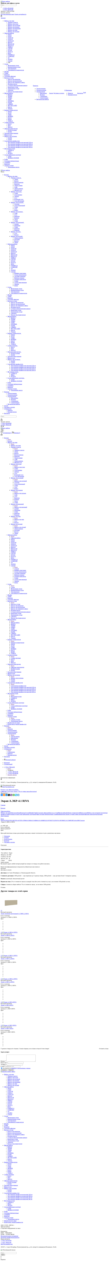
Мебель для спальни (17, 211)
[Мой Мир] (6, 795)
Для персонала (15, 291)
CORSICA (14, 373)
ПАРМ (13, 325)
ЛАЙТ (13, 322)
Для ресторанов (12, 393)
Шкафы (9, 295)
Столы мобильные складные (16, 378)
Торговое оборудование (14, 356)
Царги (16, 285)
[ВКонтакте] (2, 795)
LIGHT (13, 362)
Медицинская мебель (13, 404)
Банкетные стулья (16, 310)
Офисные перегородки (14, 352)
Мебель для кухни (16, 191)
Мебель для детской (17, 236)
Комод (16, 210)
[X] (9, 795)
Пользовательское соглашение (9, 1236)
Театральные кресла (16, 390)
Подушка (17, 239)
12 (1, 910)
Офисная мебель (12, 244)
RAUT (13, 341)
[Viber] (11, 795)
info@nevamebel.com (8, 787)
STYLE (13, 261)
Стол (15, 208)
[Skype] (16, 795)
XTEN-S (13, 250)
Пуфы (9, 382)
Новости (10, 410)
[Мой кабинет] (1, 16)
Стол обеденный (19, 201)
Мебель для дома (12, 176)
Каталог (6, 174)
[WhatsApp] (14, 795)
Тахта (16, 219)
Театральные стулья (16, 311)
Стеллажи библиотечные (14, 384)
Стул (15, 198)
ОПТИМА (14, 324)
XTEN (13, 247)
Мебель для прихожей (17, 222)
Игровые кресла (15, 307)
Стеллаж (16, 204)
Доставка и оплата (9, 407)
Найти (2, 1254)
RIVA (12, 264)
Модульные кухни (13, 372)
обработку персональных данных (20, 1068)
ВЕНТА (13, 318)
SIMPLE (13, 258)
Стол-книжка (18, 194)
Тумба (16, 193)
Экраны (16, 284)
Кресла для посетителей (18, 304)
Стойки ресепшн (12, 345)
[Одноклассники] (4, 795)
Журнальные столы (16, 288)
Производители (12, 412)
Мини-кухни (11, 358)
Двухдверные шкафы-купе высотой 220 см (23, 365)
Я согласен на (16, 1068)
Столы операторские (20, 275)
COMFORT (14, 267)
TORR (13, 338)
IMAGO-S (14, 256)
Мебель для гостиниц (14, 359)
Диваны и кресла (16, 178)
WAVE (13, 245)
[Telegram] (18, 795)
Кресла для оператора (17, 302)
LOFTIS (13, 259)
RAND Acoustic (15, 353)
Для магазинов (12, 396)
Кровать (16, 218)
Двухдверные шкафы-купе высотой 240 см (23, 367)
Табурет (16, 196)
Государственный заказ (7, 14)
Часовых (13, 399)
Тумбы (16, 281)
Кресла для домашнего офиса (19, 305)
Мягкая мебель (12, 316)
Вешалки (10, 298)
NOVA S (13, 262)
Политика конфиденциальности (10, 1237)
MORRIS (13, 339)
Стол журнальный (19, 205)
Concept (13, 271)
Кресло (16, 181)
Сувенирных (14, 401)
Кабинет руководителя (14, 333)
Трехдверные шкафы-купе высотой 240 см (23, 370)
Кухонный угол (18, 199)
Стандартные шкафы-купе (15, 364)
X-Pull (12, 379)
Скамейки (10, 385)
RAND (13, 355)
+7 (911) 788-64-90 (8, 9)
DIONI (13, 335)
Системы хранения (19, 276)
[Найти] (1, 418)
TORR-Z (13, 344)
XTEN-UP (14, 251)
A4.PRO (13, 270)
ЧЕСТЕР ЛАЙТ (15, 328)
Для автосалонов (12, 395)
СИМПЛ (13, 327)
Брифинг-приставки (20, 273)
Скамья (16, 224)
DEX (12, 348)
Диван (16, 179)
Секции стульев (12, 388)
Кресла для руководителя (18, 315)
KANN (13, 361)
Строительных (15, 402)
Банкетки (10, 387)
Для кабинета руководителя (19, 293)
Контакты (7, 413)
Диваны (13, 332)
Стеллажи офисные (13, 299)
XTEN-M (13, 248)
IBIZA (13, 375)
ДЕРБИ (13, 319)
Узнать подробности (20, 14)
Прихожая (17, 225)
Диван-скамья (18, 185)
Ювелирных (14, 398)
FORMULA (14, 265)
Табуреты (13, 313)
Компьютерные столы (17, 290)
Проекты (6, 392)
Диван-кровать (18, 188)
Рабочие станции (19, 278)
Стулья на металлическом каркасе (20, 308)
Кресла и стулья (12, 301)
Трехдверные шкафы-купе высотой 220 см (23, 368)
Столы (9, 287)
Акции (6, 405)
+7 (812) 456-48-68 (8, 8)
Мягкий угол (18, 190)
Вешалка (16, 230)
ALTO (13, 336)
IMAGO (13, 253)
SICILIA (13, 376)
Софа (15, 187)
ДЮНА (13, 321)
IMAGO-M (14, 255)
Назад (9, 439)
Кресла (13, 330)
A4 (12, 268)
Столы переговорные (20, 282)
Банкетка (17, 184)
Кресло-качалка (18, 182)
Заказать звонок (12, 775)
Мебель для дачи (16, 231)
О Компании (7, 408)
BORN (13, 342)
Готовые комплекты (20, 279)
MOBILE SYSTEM (16, 381)
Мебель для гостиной (17, 202)
